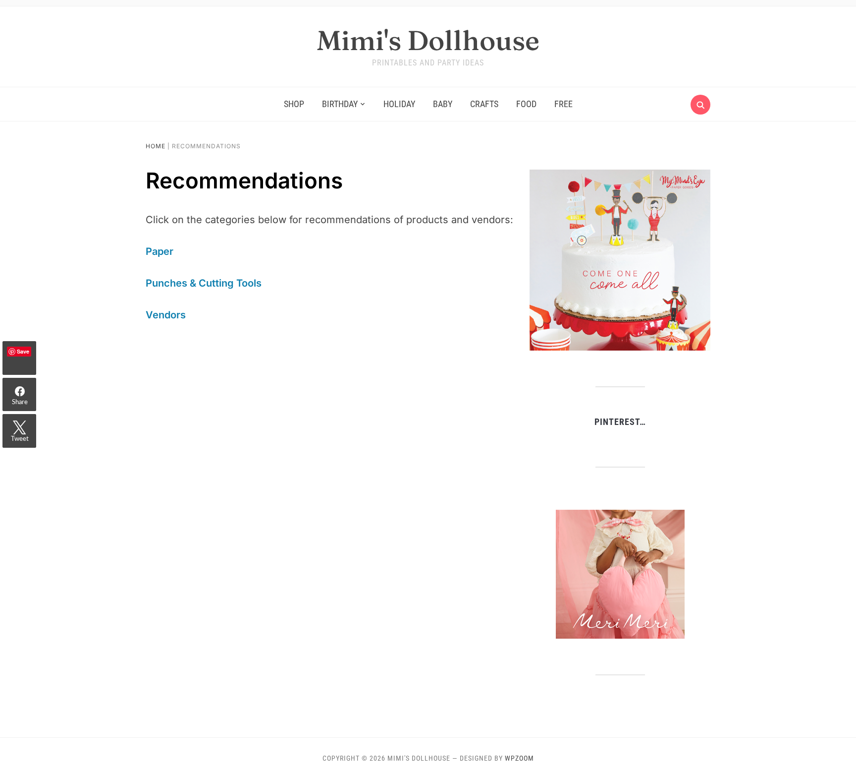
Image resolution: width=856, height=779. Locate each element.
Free (563, 104)
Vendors (166, 315)
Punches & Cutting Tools (204, 283)
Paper (159, 251)
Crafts (484, 104)
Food (526, 104)
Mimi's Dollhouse (428, 40)
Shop (294, 104)
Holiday (399, 104)
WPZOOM (519, 758)
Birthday (340, 104)
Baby (442, 104)
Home (155, 146)
